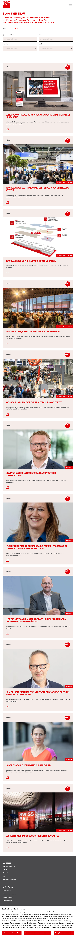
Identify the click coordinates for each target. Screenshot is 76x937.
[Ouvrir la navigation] (70, 4)
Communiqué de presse (64, 182)
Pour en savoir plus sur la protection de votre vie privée (53, 927)
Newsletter (6, 873)
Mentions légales (7, 897)
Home (4, 29)
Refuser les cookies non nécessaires (37, 933)
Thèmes (41, 35)
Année (40, 44)
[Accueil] (6, 4)
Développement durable (9, 879)
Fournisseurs (6, 44)
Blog (4, 876)
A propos (69, 467)
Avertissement (7, 890)
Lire (7, 129)
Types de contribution (9, 35)
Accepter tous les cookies (63, 933)
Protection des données (9, 894)
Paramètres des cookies (12, 933)
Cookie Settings (7, 900)
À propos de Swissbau (9, 866)
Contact (5, 869)
